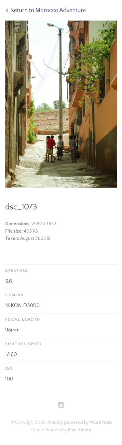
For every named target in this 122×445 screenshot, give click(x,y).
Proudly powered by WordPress (79, 422)
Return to (48, 10)
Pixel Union (79, 430)
